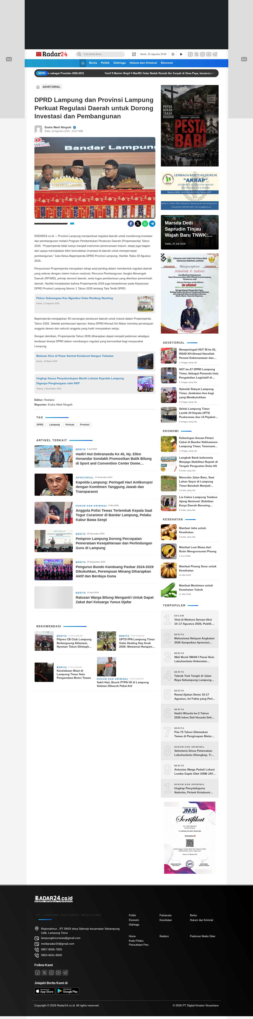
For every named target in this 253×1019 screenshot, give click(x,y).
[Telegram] (215, 54)
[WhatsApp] (145, 224)
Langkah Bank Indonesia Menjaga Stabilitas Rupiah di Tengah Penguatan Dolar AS (198, 461)
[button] (135, 54)
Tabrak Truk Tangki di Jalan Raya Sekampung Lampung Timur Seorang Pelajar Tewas (193, 678)
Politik (105, 62)
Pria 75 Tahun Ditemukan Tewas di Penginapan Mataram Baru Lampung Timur (194, 734)
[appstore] (44, 993)
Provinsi (84, 424)
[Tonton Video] (181, 54)
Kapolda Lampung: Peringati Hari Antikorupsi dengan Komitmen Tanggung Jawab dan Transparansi (114, 487)
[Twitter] (196, 54)
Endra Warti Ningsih (58, 127)
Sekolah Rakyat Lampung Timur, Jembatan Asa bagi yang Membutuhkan (196, 393)
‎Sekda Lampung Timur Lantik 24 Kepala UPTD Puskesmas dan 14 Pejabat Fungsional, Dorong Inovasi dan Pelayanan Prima (198, 417)
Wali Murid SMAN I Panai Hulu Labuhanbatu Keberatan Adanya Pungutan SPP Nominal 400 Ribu (194, 659)
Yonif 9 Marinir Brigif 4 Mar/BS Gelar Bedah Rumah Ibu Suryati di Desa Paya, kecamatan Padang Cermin (160, 73)
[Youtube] (58, 972)
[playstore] (67, 993)
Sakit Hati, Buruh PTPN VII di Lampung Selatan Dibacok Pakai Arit (123, 684)
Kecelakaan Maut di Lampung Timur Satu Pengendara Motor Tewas (74, 674)
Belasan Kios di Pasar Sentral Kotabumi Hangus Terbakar (75, 355)
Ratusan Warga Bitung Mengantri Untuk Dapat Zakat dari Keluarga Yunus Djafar (115, 600)
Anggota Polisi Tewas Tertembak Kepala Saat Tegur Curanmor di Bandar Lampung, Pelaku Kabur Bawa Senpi (114, 515)
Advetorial (51, 86)
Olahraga (119, 62)
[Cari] (79, 54)
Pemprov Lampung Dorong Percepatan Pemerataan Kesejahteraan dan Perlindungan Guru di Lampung (114, 543)
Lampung (54, 424)
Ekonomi (167, 62)
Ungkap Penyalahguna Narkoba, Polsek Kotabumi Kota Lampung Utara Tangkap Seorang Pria (194, 791)
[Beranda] (82, 63)
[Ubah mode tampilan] (173, 54)
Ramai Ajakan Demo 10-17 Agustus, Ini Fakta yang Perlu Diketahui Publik (194, 697)
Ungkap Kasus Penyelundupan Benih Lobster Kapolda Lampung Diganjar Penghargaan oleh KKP (80, 381)
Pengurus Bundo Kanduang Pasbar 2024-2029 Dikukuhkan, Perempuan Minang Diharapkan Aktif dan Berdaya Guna (115, 571)
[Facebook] (190, 54)
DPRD (40, 424)
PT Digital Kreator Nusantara (201, 1005)
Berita (93, 62)
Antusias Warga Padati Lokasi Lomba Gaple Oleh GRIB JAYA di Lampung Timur (194, 772)
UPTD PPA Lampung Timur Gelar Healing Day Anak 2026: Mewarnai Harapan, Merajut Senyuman (137, 643)
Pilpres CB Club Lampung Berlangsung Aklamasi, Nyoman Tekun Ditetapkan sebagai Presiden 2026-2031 (74, 643)
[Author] (38, 129)
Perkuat (69, 424)
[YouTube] (208, 54)
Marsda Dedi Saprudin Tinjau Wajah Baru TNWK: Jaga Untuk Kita (186, 229)
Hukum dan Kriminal (143, 62)
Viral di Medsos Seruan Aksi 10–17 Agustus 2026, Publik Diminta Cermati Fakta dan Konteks (193, 622)
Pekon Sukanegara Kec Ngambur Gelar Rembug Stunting (74, 298)
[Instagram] (202, 54)
